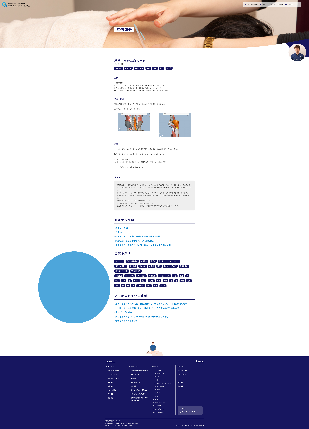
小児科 (153, 261)
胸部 (117, 286)
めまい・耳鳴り (122, 228)
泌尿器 (151, 281)
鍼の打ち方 (134, 378)
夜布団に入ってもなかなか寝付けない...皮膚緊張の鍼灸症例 (143, 245)
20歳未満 (118, 276)
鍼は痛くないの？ (136, 382)
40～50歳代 (139, 68)
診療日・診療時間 (113, 370)
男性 (158, 281)
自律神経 (141, 286)
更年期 (136, 281)
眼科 (159, 266)
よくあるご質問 (182, 370)
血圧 (148, 286)
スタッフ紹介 (112, 390)
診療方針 (110, 386)
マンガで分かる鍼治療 (138, 394)
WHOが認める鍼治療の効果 (139, 370)
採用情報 (180, 382)
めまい (118, 232)
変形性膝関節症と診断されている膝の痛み (134, 241)
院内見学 (110, 394)
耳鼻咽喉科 (184, 266)
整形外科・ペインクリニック (169, 261)
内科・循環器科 (132, 261)
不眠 (174, 276)
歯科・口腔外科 (120, 266)
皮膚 (165, 281)
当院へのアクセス (113, 378)
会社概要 (180, 386)
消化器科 (118, 68)
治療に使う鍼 (135, 374)
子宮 (123, 281)
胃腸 (154, 68)
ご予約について (112, 374)
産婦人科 (128, 68)
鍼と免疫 (133, 386)
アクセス (264, 4)
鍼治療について (134, 366)
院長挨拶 (110, 382)
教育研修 (110, 398)
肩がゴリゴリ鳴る (123, 312)
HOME (110, 361)
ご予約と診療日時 (252, 4)
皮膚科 (151, 266)
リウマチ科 (119, 261)
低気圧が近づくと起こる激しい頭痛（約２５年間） (138, 236)
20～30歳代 (129, 276)
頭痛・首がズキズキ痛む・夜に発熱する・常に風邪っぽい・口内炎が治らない (151, 304)
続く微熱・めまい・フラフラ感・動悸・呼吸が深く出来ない (143, 316)
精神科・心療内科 (170, 266)
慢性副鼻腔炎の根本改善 (126, 321)
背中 (161, 68)
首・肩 (169, 68)
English (290, 4)
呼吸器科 (144, 261)
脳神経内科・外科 (121, 271)
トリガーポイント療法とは (139, 390)
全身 (181, 276)
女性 (148, 68)
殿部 (143, 281)
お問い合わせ (182, 374)
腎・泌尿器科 (135, 271)
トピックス (181, 366)
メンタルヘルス (164, 276)
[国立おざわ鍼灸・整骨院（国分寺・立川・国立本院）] (16, 6)
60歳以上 (152, 276)
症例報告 (155, 366)
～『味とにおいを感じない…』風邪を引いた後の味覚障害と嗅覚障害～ (148, 308)
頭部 (155, 286)
